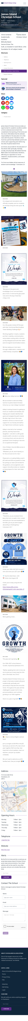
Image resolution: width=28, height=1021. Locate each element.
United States (11, 21)
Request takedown (8, 74)
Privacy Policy (6, 977)
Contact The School (8, 68)
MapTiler (13, 811)
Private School (7, 116)
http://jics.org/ (5, 850)
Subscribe (6, 877)
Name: (5, 893)
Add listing (5, 987)
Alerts (5, 65)
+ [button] (3, 783)
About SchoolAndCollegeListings (11, 971)
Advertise (5, 984)
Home (3, 21)
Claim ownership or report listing (11, 71)
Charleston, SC (5, 23)
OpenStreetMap (19, 811)
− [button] (3, 785)
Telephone (6, 59)
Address (6, 57)
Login (3, 990)
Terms (4, 974)
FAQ (3, 980)
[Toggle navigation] (24, 3)
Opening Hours (7, 62)
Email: (4, 902)
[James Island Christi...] (14, 794)
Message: (5, 911)
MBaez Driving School (11, 82)
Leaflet (8, 811)
